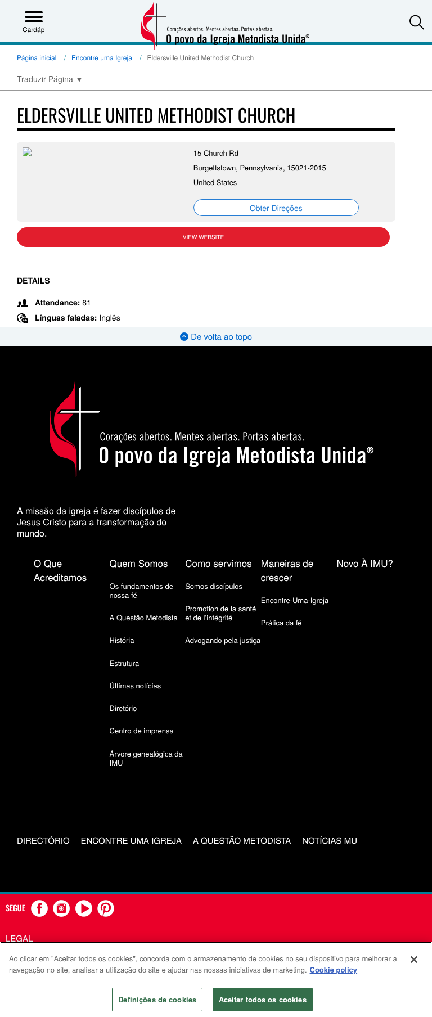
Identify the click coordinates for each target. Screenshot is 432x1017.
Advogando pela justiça (222, 639)
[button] (417, 22)
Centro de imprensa (142, 730)
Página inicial (36, 57)
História (122, 639)
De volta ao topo (220, 337)
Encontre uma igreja (131, 841)
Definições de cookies (157, 999)
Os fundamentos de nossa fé (141, 590)
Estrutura (125, 663)
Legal (19, 938)
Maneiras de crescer (287, 570)
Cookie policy (334, 969)
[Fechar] (414, 959)
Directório (43, 841)
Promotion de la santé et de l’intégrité (220, 613)
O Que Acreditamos (60, 570)
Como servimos (218, 563)
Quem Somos (139, 563)
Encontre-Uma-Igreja (294, 600)
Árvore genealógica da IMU (146, 758)
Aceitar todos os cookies (263, 999)
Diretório (123, 708)
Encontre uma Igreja (101, 57)
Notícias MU (329, 841)
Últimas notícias (135, 685)
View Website (203, 237)
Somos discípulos (213, 585)
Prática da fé (281, 622)
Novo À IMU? (364, 563)
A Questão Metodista (144, 617)
